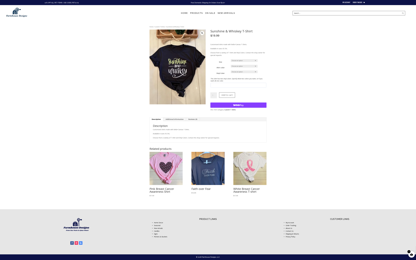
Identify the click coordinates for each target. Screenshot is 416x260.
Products (196, 13)
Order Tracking (291, 225)
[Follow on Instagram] (76, 243)
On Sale (210, 13)
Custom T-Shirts (160, 27)
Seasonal (157, 225)
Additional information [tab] (175, 119)
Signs (156, 234)
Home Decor (158, 223)
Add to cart (227, 95)
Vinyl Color (220, 73)
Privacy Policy (290, 237)
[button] (75, 3)
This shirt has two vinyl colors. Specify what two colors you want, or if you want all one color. (236, 80)
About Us (289, 228)
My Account (290, 223)
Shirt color (221, 68)
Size (220, 62)
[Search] (403, 13)
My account (346, 2)
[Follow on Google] (80, 243)
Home (184, 13)
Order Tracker (357, 2)
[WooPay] (238, 105)
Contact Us (289, 231)
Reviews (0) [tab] (192, 119)
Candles (156, 231)
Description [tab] (156, 119)
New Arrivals (226, 13)
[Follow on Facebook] (72, 243)
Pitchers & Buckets (160, 237)
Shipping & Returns (292, 234)
